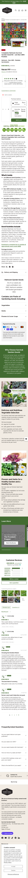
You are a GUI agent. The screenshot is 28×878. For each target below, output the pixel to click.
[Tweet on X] (6, 266)
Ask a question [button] (14, 583)
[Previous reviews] (3, 81)
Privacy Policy (7, 862)
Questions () (15, 607)
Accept (13, 866)
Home (2, 18)
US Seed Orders (15, 1)
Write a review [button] (14, 579)
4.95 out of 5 (17, 563)
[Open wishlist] (26, 439)
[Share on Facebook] (9, 266)
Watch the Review (11, 543)
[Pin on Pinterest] (12, 266)
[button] (22, 10)
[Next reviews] (25, 81)
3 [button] (14, 715)
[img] (5, 619)
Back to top (14, 781)
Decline (13, 870)
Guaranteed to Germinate (8, 90)
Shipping (3, 71)
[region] (14, 775)
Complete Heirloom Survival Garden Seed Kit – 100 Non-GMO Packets (14, 20)
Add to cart (19, 120)
